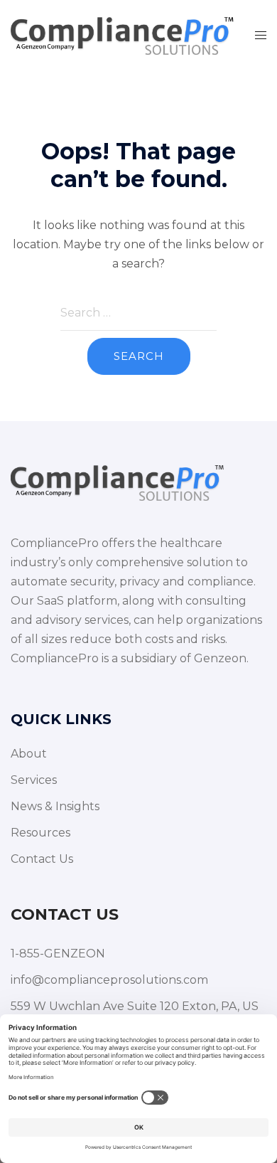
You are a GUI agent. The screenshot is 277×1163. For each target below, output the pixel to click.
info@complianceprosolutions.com (109, 980)
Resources (40, 832)
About (29, 753)
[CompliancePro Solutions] (122, 34)
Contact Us (42, 859)
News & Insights (55, 806)
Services (34, 780)
